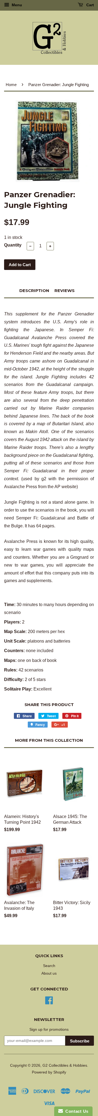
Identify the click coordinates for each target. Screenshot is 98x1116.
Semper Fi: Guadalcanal (30, 471)
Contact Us (75, 1111)
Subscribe (79, 1041)
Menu (16, 5)
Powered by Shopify (49, 1072)
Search (49, 966)
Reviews (64, 290)
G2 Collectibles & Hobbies (64, 1065)
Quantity (13, 245)
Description (34, 290)
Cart (89, 5)
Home (11, 84)
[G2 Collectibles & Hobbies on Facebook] (49, 1000)
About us (49, 973)
